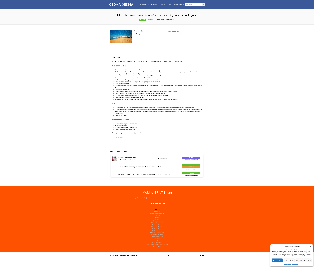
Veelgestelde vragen (157, 221)
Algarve (151, 19)
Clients (157, 217)
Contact (157, 219)
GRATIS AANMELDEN (157, 204)
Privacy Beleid (287, 264)
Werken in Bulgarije (157, 234)
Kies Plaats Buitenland (157, 213)
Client (169, 4)
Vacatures (157, 211)
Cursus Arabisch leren (157, 236)
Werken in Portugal (157, 223)
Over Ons (162, 4)
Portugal (138, 34)
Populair (153, 4)
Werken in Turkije (157, 229)
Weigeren (289, 260)
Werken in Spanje (157, 225)
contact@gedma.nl (135, 133)
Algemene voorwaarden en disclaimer (157, 244)
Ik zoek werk (143, 4)
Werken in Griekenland (157, 232)
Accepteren (277, 260)
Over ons (157, 215)
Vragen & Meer (178, 4)
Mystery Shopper (157, 242)
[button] (311, 246)
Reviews (157, 238)
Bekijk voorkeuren (303, 260)
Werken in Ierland (157, 231)
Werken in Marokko (157, 227)
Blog (157, 240)
